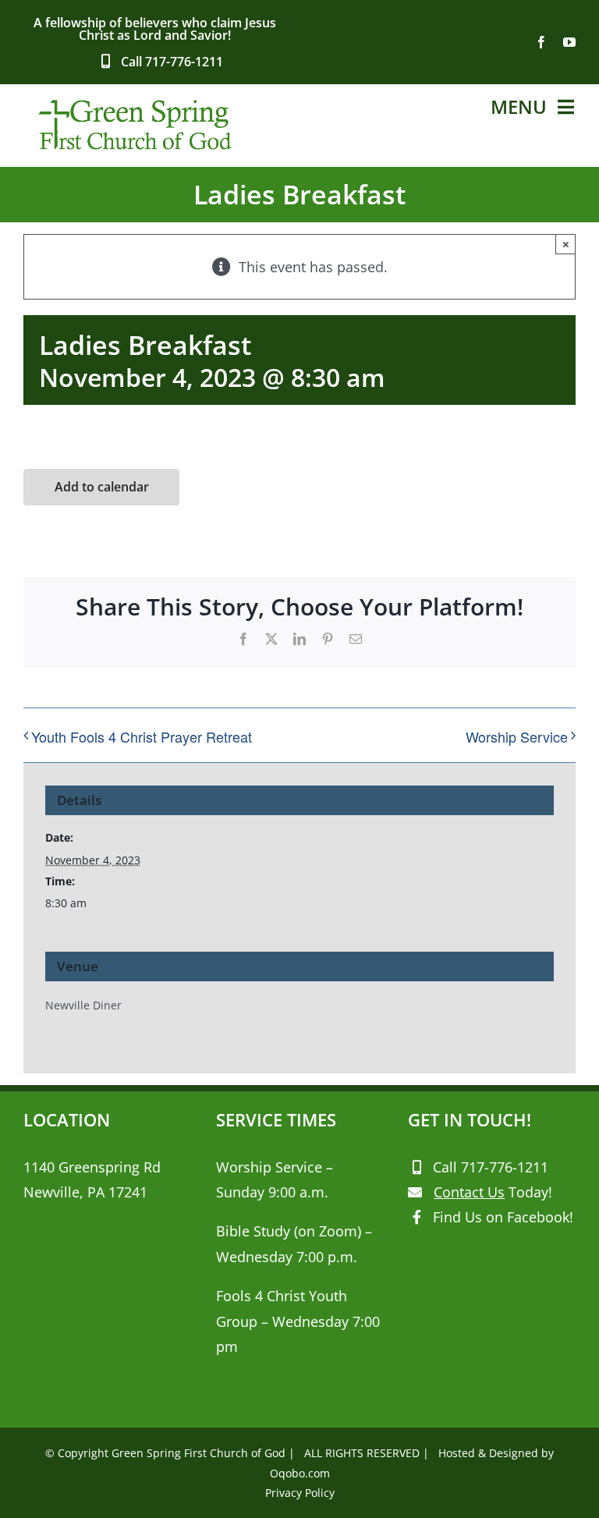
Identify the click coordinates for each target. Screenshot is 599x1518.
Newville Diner (83, 1005)
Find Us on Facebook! (503, 1217)
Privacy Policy (300, 1492)
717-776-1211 (184, 61)
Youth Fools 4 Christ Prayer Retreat (141, 736)
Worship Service (517, 736)
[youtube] (569, 42)
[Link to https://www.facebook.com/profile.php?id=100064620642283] (417, 1217)
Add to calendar (102, 487)
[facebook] (541, 42)
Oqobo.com (300, 1473)
